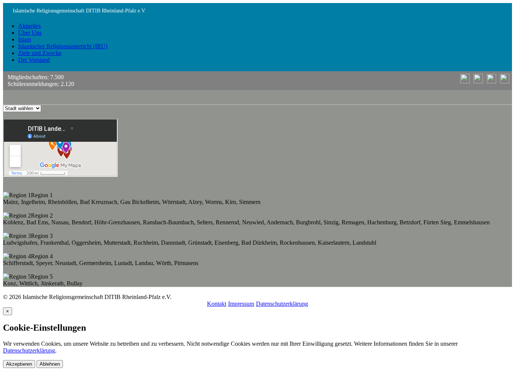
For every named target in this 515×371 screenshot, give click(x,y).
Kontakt (216, 303)
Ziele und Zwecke (39, 53)
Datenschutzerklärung (282, 303)
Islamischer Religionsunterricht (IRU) (62, 46)
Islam (24, 39)
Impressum (241, 303)
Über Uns (29, 32)
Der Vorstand (34, 60)
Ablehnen (50, 364)
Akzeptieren (19, 364)
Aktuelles (29, 26)
